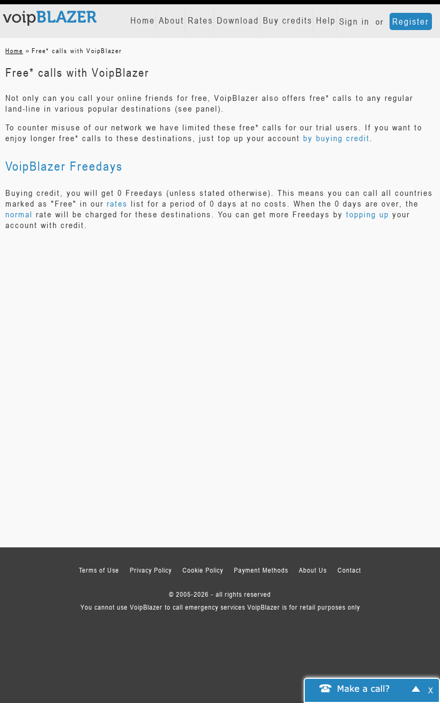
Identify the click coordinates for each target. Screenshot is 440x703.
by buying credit (336, 138)
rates (117, 203)
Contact (349, 570)
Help (326, 20)
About (171, 20)
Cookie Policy (202, 570)
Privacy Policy (151, 570)
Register (410, 21)
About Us (313, 570)
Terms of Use (99, 570)
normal (19, 214)
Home (142, 20)
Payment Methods (261, 570)
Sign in (354, 21)
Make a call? (364, 688)
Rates (200, 20)
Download (238, 20)
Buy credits (287, 20)
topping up (367, 214)
